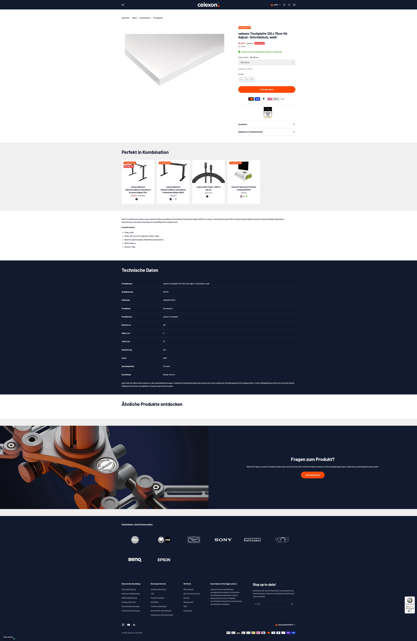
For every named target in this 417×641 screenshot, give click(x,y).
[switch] (410, 611)
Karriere (187, 598)
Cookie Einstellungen (159, 606)
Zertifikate (155, 602)
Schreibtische (145, 18)
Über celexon (189, 589)
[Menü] (413, 598)
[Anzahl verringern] (241, 79)
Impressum (188, 611)
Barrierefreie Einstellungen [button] (161, 611)
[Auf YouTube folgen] (128, 624)
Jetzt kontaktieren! (312, 475)
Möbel (134, 18)
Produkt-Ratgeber (158, 598)
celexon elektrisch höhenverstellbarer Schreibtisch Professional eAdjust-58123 (173, 189)
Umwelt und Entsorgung (131, 611)
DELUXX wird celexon (192, 593)
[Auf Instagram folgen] (123, 624)
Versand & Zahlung (129, 589)
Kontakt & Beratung (158, 589)
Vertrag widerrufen (129, 602)
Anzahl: (241, 74)
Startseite (125, 18)
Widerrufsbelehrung (129, 598)
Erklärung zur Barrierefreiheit (162, 615)
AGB (185, 606)
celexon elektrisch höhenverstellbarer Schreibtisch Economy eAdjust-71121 (138, 189)
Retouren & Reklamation (131, 593)
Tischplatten (158, 18)
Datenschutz (188, 602)
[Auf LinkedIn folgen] (134, 624)
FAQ (152, 593)
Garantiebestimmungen (131, 606)
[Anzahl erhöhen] (252, 79)
